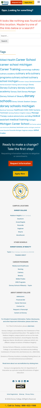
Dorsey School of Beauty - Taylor (20, 285)
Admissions (20, 296)
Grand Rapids (20, 222)
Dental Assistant (35, 81)
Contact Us (20, 306)
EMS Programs (20, 282)
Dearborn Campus (24, 81)
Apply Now (28, 2)
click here (31, 326)
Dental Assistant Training (8, 84)
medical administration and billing (19, 116)
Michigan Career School (14, 123)
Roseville (6, 130)
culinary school (19, 77)
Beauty (20, 275)
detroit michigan (22, 84)
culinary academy (7, 74)
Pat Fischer (33, 124)
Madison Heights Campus (22, 113)
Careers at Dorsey (20, 313)
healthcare (18, 110)
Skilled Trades (20, 279)
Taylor (20, 252)
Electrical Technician (7, 110)
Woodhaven (20, 235)
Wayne (20, 232)
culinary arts (23, 73)
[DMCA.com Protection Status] (20, 388)
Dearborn (20, 219)
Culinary (20, 272)
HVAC (26, 110)
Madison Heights (20, 215)
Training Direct (20, 255)
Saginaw (20, 228)
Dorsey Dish (15, 91)
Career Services (20, 303)
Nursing (20, 269)
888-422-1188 (22, 405)
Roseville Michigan (16, 130)
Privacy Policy (29, 394)
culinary (35, 69)
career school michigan (16, 64)
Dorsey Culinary (8, 87)
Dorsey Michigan (29, 92)
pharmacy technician (17, 127)
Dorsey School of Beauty (12, 96)
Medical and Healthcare (20, 266)
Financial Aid (20, 300)
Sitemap (21, 394)
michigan (32, 120)
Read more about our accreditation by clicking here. (20, 363)
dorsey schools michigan (17, 106)
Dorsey (31, 85)
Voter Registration (12, 394)
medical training (19, 119)
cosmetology (26, 70)
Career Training (10, 69)
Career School (26, 60)
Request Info (17, 2)
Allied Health (7, 59)
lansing (11, 113)
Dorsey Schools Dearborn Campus (24, 102)
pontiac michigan (29, 127)
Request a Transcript (20, 309)
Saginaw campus (27, 130)
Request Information (20, 163)
